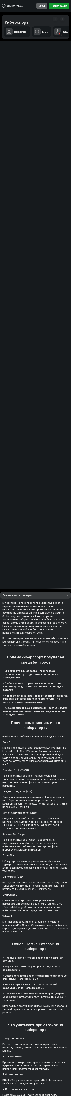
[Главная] (13, 6)
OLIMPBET (15, 825)
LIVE (45, 32)
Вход (42, 6)
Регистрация (59, 6)
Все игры (20, 32)
